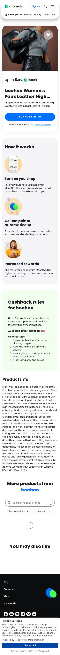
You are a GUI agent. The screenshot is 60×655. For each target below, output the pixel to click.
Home (55, 14)
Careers (8, 589)
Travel (46, 14)
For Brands (9, 603)
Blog (5, 582)
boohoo (30, 490)
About (6, 596)
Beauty (37, 14)
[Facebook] (5, 614)
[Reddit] (34, 614)
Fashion (28, 14)
